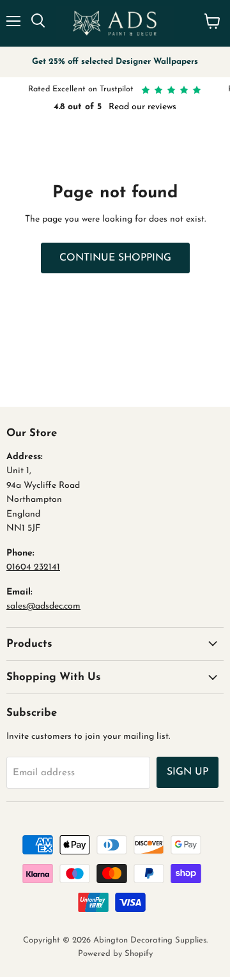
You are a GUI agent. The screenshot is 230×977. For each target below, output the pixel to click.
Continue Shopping (115, 258)
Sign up (187, 772)
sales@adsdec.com (43, 606)
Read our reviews (142, 107)
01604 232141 (33, 567)
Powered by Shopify (115, 954)
